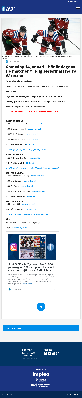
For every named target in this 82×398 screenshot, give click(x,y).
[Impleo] (41, 374)
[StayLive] (41, 380)
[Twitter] (49, 353)
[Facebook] (45, 353)
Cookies (67, 395)
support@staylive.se (19, 228)
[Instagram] (53, 353)
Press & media (76, 395)
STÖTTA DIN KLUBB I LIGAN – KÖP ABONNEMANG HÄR (32, 111)
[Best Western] (41, 385)
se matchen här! (35, 124)
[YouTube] (57, 353)
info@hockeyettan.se (29, 358)
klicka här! (30, 144)
